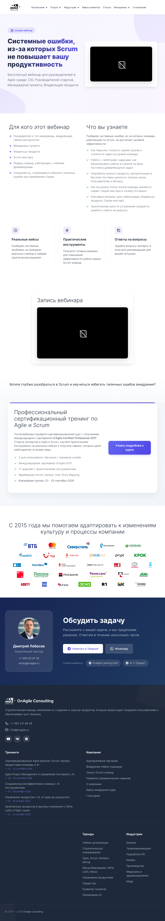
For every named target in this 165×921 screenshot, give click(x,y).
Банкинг (131, 842)
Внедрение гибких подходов (104, 766)
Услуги (55, 7)
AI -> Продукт (138, 662)
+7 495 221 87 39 (29, 658)
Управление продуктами (97, 877)
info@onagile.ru (19, 729)
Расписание (39, 7)
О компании (139, 7)
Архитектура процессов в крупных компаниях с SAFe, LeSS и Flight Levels (39, 810)
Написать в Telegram (85, 648)
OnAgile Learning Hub (105, 662)
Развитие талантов (94, 889)
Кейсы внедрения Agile (101, 789)
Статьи (107, 7)
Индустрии (71, 7)
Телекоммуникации (138, 848)
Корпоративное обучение (102, 760)
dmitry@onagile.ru (29, 663)
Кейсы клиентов (91, 7)
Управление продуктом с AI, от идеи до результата (37, 798)
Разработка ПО (135, 854)
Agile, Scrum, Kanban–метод (96, 860)
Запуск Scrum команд (100, 772)
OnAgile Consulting (33, 911)
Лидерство (89, 883)
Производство (135, 865)
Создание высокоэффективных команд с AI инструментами (32, 787)
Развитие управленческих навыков (108, 778)
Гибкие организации (95, 842)
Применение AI (92, 894)
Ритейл (130, 860)
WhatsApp (121, 648)
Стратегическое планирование (92, 850)
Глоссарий (93, 795)
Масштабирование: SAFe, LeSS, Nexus (98, 869)
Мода (129, 881)
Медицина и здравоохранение (137, 873)
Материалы (122, 7)
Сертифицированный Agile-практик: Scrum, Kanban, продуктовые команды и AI (37, 764)
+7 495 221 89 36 (21, 723)
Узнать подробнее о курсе (130, 447)
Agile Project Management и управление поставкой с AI (39, 776)
